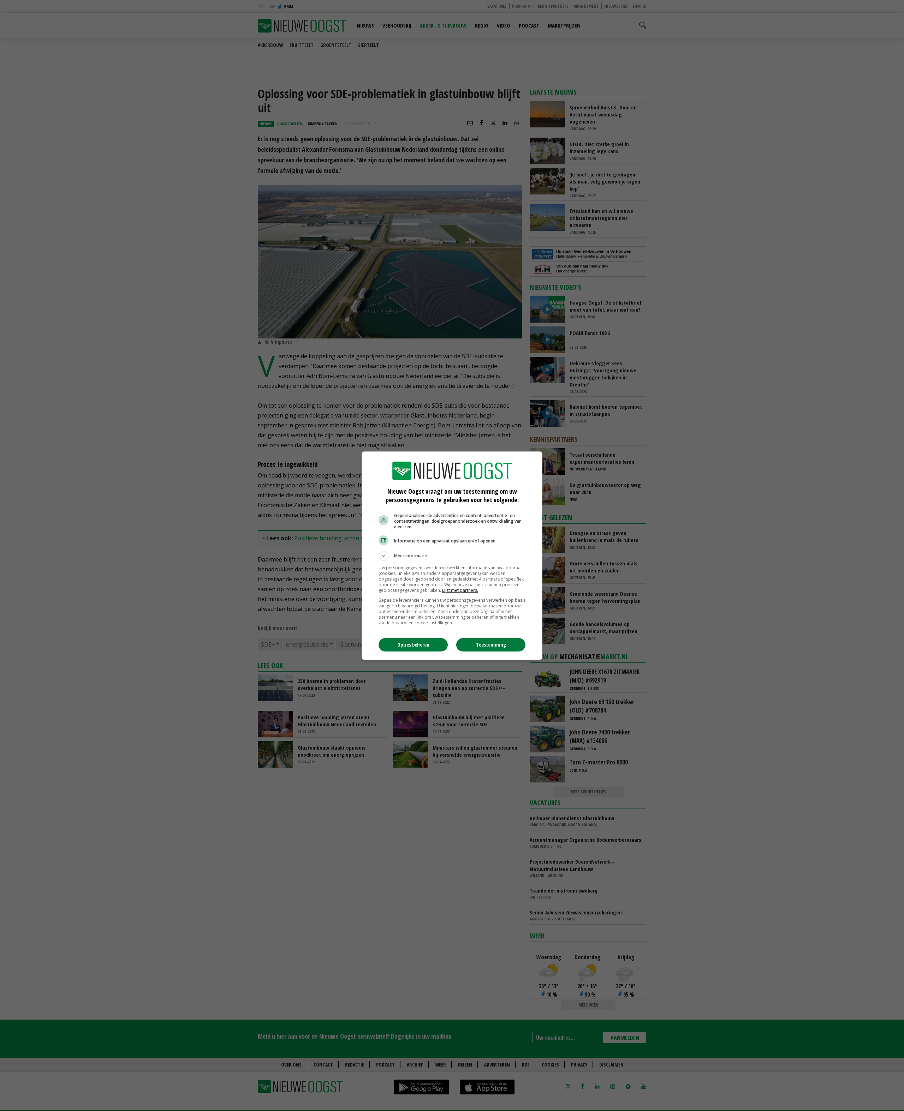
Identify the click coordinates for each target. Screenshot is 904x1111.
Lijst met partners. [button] (460, 590)
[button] (452, 556)
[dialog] (452, 555)
